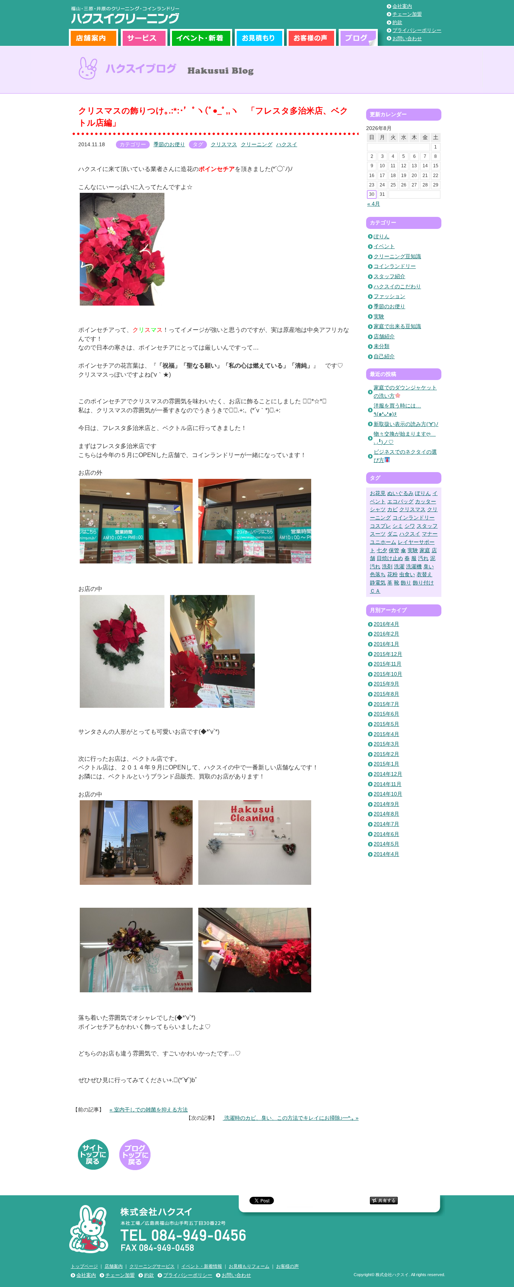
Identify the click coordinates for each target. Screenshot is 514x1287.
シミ (397, 526)
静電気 (378, 583)
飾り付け (423, 583)
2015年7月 (386, 704)
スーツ (378, 534)
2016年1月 (386, 644)
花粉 (392, 574)
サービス (145, 37)
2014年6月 (386, 834)
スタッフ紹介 (389, 276)
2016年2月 (386, 634)
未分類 (381, 346)
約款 (397, 22)
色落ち (378, 574)
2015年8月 (386, 694)
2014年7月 (386, 824)
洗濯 (399, 566)
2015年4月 (386, 734)
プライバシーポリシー (416, 30)
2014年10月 (388, 794)
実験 (379, 316)
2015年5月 (386, 724)
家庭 (425, 550)
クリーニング (256, 144)
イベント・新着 (202, 37)
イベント (384, 246)
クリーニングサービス (152, 1266)
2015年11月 (387, 664)
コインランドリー (395, 266)
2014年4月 (386, 854)
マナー (430, 534)
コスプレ (380, 526)
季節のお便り (169, 144)
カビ (392, 509)
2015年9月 (386, 684)
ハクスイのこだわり (397, 286)
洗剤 (387, 566)
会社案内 (402, 6)
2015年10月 (388, 674)
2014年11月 (387, 784)
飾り (406, 583)
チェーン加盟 (407, 14)
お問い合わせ (407, 38)
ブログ (361, 37)
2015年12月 (388, 654)
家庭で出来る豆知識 (397, 326)
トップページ (84, 1266)
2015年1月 (386, 764)
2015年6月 (386, 714)
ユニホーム (383, 542)
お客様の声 (313, 37)
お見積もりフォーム (249, 1266)
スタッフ (427, 526)
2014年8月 (386, 814)
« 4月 (373, 204)
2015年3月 (386, 744)
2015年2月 (386, 754)
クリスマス (224, 144)
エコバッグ (400, 501)
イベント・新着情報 (201, 1266)
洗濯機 (414, 566)
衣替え (424, 574)
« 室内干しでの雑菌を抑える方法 (148, 1110)
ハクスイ (286, 144)
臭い (428, 566)
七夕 (382, 550)
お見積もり (261, 37)
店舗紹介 (384, 336)
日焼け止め (390, 558)
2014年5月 (386, 844)
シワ (410, 526)
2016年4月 (386, 624)
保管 (394, 550)
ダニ (392, 534)
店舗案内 (95, 37)
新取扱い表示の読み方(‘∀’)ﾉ (406, 424)
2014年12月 (388, 774)
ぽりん (381, 236)
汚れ (423, 558)
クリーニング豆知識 (397, 256)
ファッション (389, 296)
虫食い (407, 574)
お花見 (378, 493)
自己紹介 (384, 356)
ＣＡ (375, 591)
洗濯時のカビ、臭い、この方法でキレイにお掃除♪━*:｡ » (291, 1118)
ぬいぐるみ (400, 493)
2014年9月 (386, 804)
